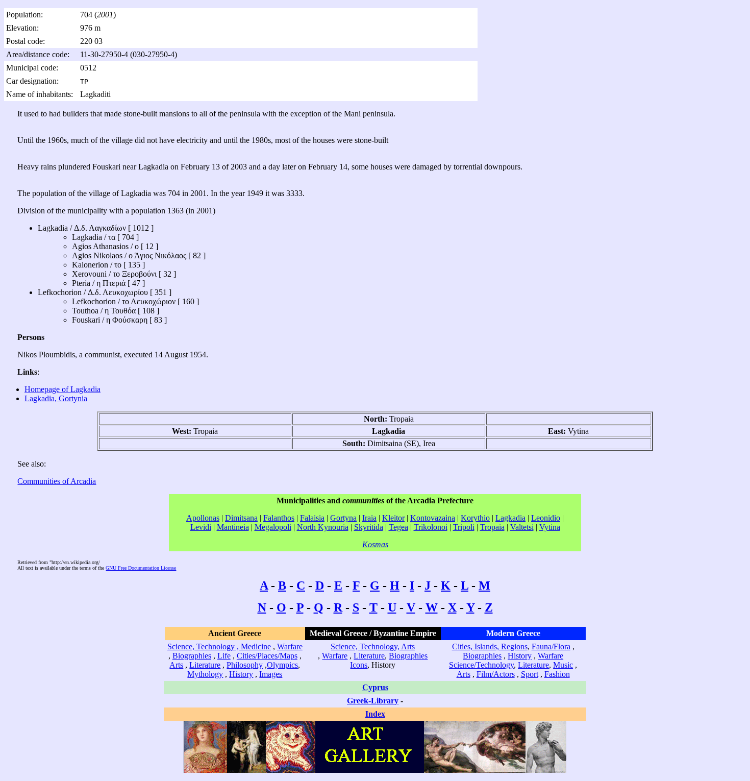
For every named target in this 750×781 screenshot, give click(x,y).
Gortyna (343, 518)
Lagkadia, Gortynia (55, 398)
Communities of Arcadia (56, 481)
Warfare (290, 646)
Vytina (549, 527)
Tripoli (463, 527)
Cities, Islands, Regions (490, 646)
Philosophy (245, 665)
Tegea (398, 527)
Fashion (557, 674)
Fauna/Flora (551, 646)
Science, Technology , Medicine (219, 646)
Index (375, 714)
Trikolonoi (430, 527)
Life (224, 655)
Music (563, 665)
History (241, 674)
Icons (358, 665)
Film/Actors (496, 674)
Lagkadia (510, 518)
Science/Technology (481, 665)
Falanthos (278, 518)
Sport (529, 674)
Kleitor (393, 518)
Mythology (205, 674)
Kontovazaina (432, 518)
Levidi (200, 527)
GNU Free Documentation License (141, 568)
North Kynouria (322, 527)
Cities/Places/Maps (267, 655)
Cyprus (375, 687)
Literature (204, 665)
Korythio (475, 518)
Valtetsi (522, 527)
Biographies (191, 655)
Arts (176, 665)
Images (270, 674)
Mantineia (233, 527)
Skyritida (368, 527)
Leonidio (545, 518)
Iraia (369, 518)
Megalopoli (273, 527)
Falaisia (312, 518)
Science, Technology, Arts (373, 646)
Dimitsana (241, 518)
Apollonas (202, 518)
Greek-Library (372, 700)
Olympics (282, 665)
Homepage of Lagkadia (62, 389)
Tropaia (492, 527)
